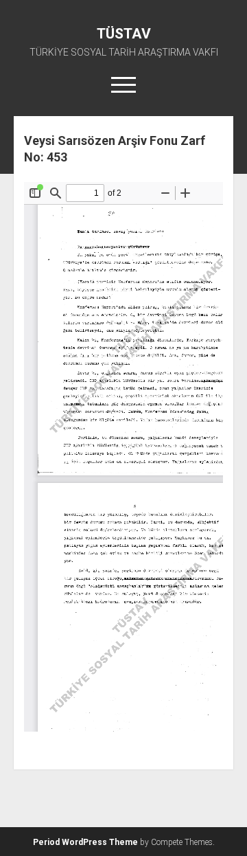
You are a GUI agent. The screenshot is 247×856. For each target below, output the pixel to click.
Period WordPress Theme (85, 842)
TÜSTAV (124, 33)
